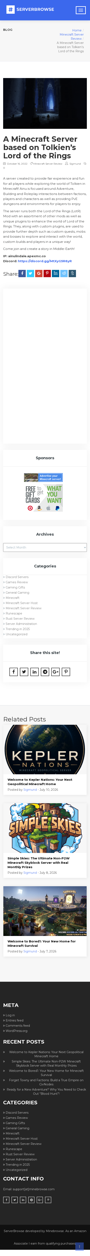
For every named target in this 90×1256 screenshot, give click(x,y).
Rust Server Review (20, 619)
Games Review (17, 582)
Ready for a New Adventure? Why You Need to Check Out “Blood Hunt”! (46, 1092)
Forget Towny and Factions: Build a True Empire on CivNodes (46, 1082)
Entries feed (14, 1020)
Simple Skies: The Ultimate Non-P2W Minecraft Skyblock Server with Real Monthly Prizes (38, 862)
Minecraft (12, 598)
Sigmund (75, 163)
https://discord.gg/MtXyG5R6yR (45, 261)
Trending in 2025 (18, 629)
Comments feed (18, 1026)
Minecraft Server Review (47, 163)
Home (77, 30)
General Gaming (17, 592)
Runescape (14, 613)
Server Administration (21, 624)
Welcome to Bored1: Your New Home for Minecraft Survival (42, 943)
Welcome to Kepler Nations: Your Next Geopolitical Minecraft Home (40, 782)
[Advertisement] (45, 339)
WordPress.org (16, 1031)
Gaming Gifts (15, 587)
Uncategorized (16, 634)
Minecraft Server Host (22, 603)
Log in (10, 1015)
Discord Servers (17, 577)
